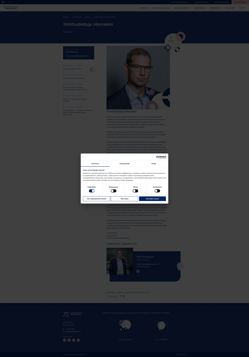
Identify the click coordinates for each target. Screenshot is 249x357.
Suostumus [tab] (95, 163)
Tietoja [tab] (153, 163)
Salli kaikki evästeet (152, 199)
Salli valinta (124, 199)
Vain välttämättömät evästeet (96, 199)
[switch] (113, 190)
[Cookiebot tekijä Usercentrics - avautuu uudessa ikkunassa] (157, 157)
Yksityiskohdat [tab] (124, 163)
